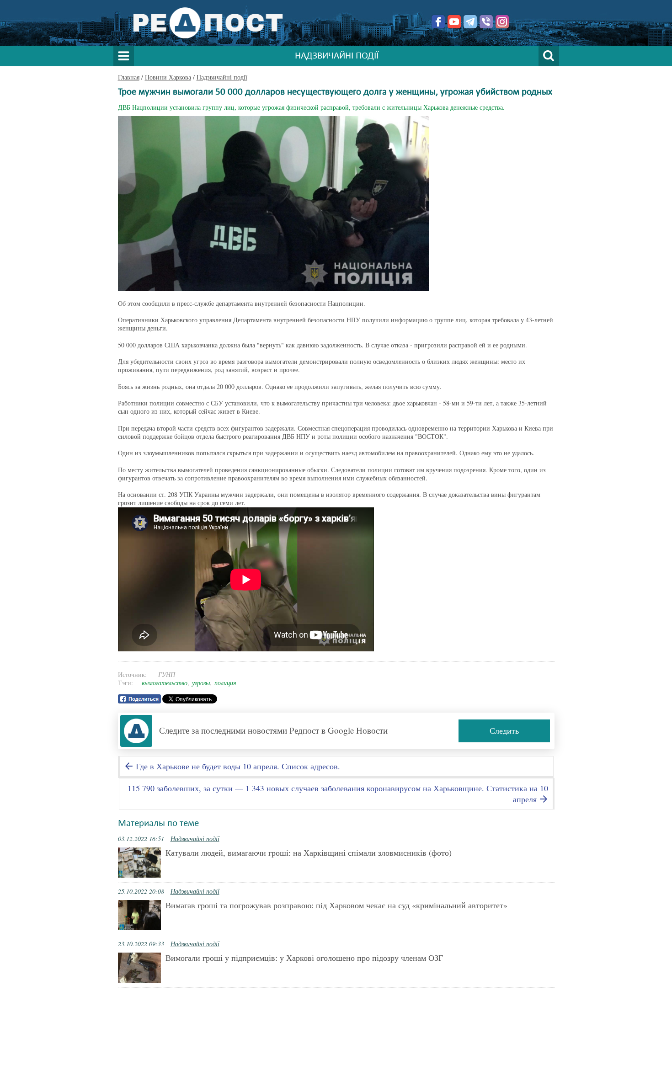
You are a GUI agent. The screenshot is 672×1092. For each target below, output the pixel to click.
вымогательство (164, 682)
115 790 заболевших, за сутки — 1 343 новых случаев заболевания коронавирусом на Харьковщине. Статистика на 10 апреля (338, 793)
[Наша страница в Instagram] (502, 22)
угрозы (201, 682)
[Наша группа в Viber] (486, 22)
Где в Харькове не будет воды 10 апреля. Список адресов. (236, 766)
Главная (128, 77)
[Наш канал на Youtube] (454, 22)
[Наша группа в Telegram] (470, 22)
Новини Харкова (168, 77)
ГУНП (166, 674)
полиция (225, 682)
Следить (504, 730)
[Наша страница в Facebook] (438, 22)
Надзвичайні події (222, 77)
